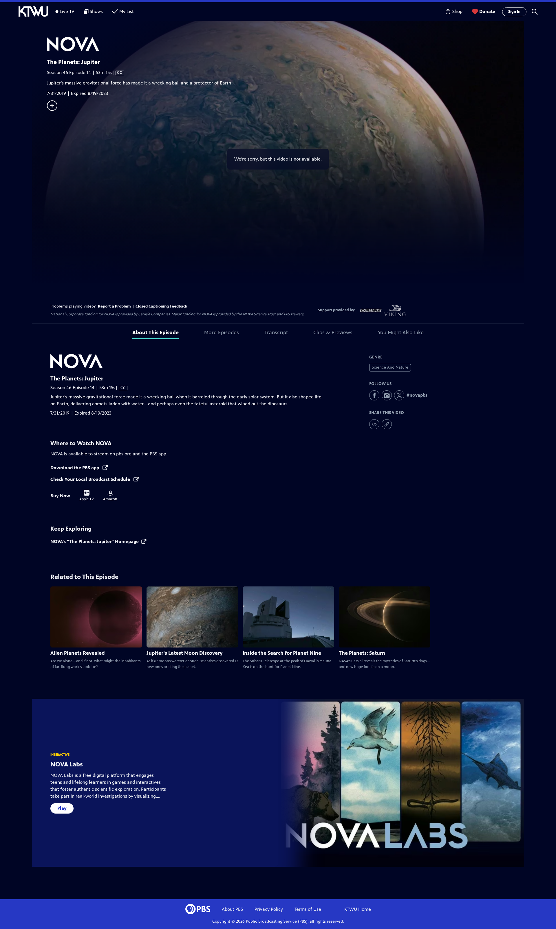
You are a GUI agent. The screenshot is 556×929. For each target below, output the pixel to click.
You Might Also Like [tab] (401, 332)
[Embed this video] (374, 424)
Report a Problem (114, 306)
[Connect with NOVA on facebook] (374, 395)
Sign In (514, 11)
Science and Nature (390, 367)
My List (126, 11)
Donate (487, 11)
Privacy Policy (269, 909)
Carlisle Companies (154, 314)
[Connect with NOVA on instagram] (387, 395)
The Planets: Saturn (362, 653)
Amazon (110, 495)
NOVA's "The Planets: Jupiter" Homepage (94, 541)
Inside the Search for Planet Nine (282, 653)
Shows (96, 11)
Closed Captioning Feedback (161, 306)
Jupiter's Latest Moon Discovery (185, 653)
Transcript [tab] (276, 332)
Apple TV (86, 495)
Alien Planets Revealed (77, 653)
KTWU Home (357, 909)
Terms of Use (308, 909)
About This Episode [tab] (155, 332)
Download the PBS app (75, 467)
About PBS (232, 909)
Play (62, 808)
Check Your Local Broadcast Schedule (90, 479)
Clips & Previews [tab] (332, 332)
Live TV (67, 11)
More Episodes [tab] (221, 332)
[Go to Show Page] (285, 44)
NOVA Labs (66, 764)
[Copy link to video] (387, 424)
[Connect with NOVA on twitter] (399, 395)
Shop (457, 11)
